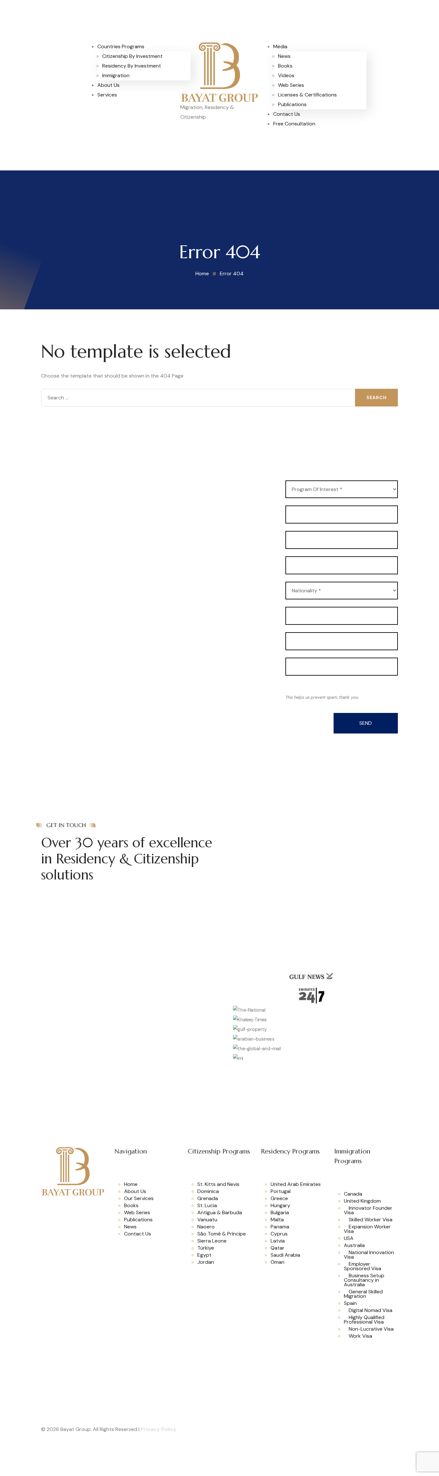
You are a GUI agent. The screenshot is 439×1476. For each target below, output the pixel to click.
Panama (280, 1226)
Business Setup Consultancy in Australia (364, 1280)
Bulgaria (280, 1212)
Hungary (280, 1205)
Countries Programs (120, 46)
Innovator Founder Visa (368, 1210)
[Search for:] (198, 397)
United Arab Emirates (296, 1184)
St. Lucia (207, 1205)
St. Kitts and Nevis (218, 1184)
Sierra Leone (212, 1240)
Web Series (291, 85)
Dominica (208, 1191)
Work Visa (360, 1336)
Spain (350, 1303)
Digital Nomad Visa (370, 1310)
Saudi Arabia (285, 1255)
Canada (353, 1193)
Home (131, 1184)
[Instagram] (80, 1203)
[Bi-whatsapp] (381, 50)
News (284, 56)
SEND (365, 723)
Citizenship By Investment (132, 56)
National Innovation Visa (369, 1254)
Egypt (204, 1255)
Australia (354, 1245)
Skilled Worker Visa (370, 1219)
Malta (277, 1219)
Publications (292, 104)
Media (280, 46)
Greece (279, 1198)
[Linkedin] (64, 1218)
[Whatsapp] (48, 1203)
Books (285, 65)
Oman (277, 1262)
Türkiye (205, 1247)
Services (107, 94)
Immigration (116, 75)
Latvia (278, 1240)
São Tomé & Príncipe (221, 1233)
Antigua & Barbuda (219, 1212)
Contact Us (286, 114)
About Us (108, 85)
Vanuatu (207, 1219)
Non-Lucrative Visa (371, 1329)
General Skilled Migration (363, 1293)
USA (349, 1238)
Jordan (205, 1262)
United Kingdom (362, 1201)
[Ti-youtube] (96, 1203)
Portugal (281, 1191)
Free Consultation (294, 123)
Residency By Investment (131, 65)
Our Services (139, 1198)
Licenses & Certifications (307, 94)
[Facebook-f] (64, 1203)
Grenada (207, 1198)
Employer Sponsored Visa (362, 1266)
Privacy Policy (158, 1429)
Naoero (206, 1226)
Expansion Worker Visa (367, 1229)
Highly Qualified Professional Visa (364, 1319)
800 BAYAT (261, 828)
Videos (286, 75)
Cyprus (279, 1233)
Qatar (277, 1247)
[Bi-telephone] (364, 50)
